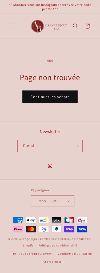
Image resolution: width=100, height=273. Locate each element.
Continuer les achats (50, 96)
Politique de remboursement (33, 253)
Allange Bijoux (29, 239)
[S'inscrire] (76, 146)
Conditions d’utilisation (75, 253)
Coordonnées (52, 261)
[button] (11, 26)
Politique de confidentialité (58, 245)
